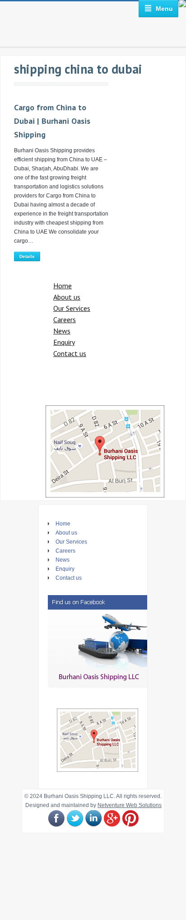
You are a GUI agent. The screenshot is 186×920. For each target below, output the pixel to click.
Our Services (71, 308)
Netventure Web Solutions (130, 805)
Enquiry (64, 342)
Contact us (69, 353)
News (61, 330)
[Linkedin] (93, 819)
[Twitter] (75, 819)
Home (62, 285)
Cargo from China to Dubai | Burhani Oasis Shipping (52, 121)
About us (66, 296)
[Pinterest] (130, 819)
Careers (64, 319)
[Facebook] (56, 819)
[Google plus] (112, 819)
